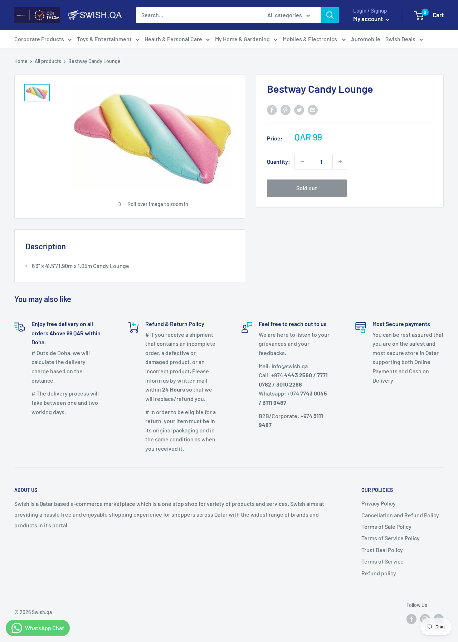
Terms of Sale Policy (386, 526)
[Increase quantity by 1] (340, 161)
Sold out (306, 188)
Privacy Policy (378, 503)
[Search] (330, 15)
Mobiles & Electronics (310, 38)
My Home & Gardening (242, 38)
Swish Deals (400, 38)
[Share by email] (313, 109)
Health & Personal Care (173, 38)
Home (21, 61)
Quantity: (278, 161)
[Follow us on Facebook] (411, 619)
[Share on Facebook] (272, 109)
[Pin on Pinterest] (286, 109)
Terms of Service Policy (390, 538)
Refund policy (378, 573)
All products (48, 61)
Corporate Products (39, 38)
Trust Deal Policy (382, 549)
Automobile (365, 38)
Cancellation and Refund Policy (400, 515)
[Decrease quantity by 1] (302, 161)
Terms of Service (382, 561)
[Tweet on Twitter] (299, 109)
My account (368, 18)
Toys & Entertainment (104, 38)
